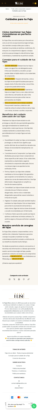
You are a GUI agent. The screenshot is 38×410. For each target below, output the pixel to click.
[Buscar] (5, 3)
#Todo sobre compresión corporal (19, 23)
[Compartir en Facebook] (9, 279)
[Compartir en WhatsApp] (19, 279)
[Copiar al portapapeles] (28, 279)
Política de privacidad (19, 368)
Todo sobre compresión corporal (20, 9)
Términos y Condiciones (19, 371)
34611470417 (19, 388)
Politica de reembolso (19, 373)
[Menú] (2, 3)
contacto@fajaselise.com (19, 383)
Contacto (19, 366)
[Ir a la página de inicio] (19, 3)
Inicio (7, 9)
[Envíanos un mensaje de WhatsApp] (34, 406)
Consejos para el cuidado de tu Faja (19, 355)
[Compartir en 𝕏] (14, 279)
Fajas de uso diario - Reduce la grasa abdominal (19, 353)
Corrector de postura (19, 358)
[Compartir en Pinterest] (23, 279)
